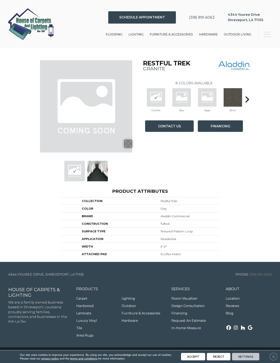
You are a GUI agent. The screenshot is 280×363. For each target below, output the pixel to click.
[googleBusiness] (250, 328)
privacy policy (50, 358)
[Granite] (156, 97)
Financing (220, 126)
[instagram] (236, 328)
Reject (218, 356)
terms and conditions (83, 358)
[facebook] (229, 328)
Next (135, 169)
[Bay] (181, 97)
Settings (245, 356)
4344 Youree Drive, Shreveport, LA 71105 (46, 274)
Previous (37, 169)
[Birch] (233, 97)
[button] (142, 17)
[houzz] (243, 328)
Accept (193, 356)
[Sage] (207, 97)
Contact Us (169, 126)
